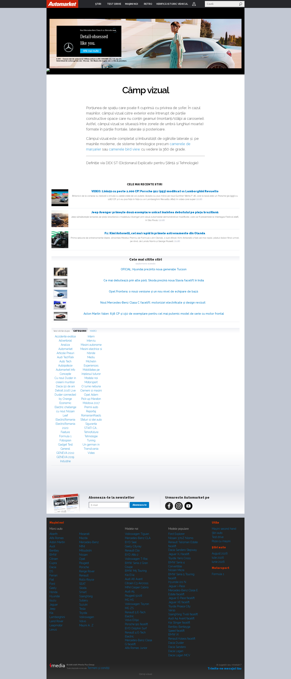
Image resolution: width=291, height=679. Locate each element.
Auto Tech (65, 361)
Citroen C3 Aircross (136, 583)
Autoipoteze (65, 365)
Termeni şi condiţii (98, 667)
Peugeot (84, 563)
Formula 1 (65, 436)
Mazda (83, 538)
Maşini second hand (224, 528)
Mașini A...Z (86, 625)
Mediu (91, 357)
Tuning (91, 440)
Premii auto (91, 407)
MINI (82, 546)
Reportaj (91, 411)
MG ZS (129, 608)
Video (91, 452)
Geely (53, 587)
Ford (52, 583)
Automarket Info (65, 369)
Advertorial (65, 340)
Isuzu (52, 600)
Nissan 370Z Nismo (180, 538)
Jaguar (53, 604)
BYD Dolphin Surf (136, 628)
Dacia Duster (176, 642)
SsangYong (86, 596)
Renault (83, 575)
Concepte (65, 373)
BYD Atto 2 (131, 554)
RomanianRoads (91, 415)
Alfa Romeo (56, 538)
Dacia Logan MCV (179, 655)
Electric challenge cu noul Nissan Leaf (65, 411)
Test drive (217, 537)
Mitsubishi (85, 550)
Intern (91, 336)
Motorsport (91, 382)
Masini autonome (91, 344)
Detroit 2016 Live (65, 390)
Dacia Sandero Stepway (182, 549)
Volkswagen (86, 617)
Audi (52, 546)
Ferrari (53, 575)
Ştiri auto (217, 532)
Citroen (53, 558)
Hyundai (54, 596)
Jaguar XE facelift (178, 602)
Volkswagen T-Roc (136, 558)
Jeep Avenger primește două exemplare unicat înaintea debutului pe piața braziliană (154, 212)
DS (51, 571)
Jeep (52, 608)
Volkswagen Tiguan (137, 533)
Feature (65, 432)
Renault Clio (132, 550)
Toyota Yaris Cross (179, 558)
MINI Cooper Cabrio (136, 587)
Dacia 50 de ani (65, 386)
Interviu (91, 340)
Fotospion (65, 440)
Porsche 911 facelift (136, 624)
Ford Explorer (176, 533)
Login (194, 4)
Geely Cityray (133, 546)
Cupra (53, 563)
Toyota (83, 612)
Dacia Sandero (177, 647)
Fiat (51, 579)
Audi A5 (129, 591)
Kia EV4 (129, 574)
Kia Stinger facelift (179, 622)
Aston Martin (57, 542)
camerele (117, 149)
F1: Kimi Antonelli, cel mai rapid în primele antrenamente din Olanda (155, 233)
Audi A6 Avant (134, 579)
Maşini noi (56, 522)
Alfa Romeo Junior (136, 647)
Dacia (52, 567)
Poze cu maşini (221, 541)
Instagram (179, 506)
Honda (53, 592)
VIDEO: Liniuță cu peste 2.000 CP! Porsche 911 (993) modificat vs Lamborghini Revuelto (155, 191)
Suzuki (83, 604)
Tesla (82, 608)
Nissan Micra (176, 570)
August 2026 (220, 553)
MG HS (129, 599)
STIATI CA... (91, 427)
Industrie (65, 461)
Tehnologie (91, 436)
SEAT (82, 583)
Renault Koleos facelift (181, 638)
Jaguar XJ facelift (178, 554)
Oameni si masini (91, 390)
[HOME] (62, 4)
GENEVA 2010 (65, 452)
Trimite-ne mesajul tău (225, 668)
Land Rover (56, 621)
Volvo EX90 (132, 620)
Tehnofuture (91, 432)
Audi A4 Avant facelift (181, 618)
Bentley (54, 550)
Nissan (83, 554)
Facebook (169, 506)
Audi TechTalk (65, 357)
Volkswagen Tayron (137, 604)
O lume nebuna (91, 386)
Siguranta (91, 423)
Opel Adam (91, 394)
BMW (53, 554)
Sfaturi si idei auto (91, 419)
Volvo (82, 621)
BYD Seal (131, 542)
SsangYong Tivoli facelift (183, 614)
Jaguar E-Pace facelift (181, 598)
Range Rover (87, 571)
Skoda (83, 587)
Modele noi (91, 378)
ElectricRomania (65, 419)
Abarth (53, 533)
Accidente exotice (65, 336)
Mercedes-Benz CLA (137, 538)
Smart (83, 592)
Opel (82, 558)
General (65, 448)
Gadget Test (65, 444)
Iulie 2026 (218, 557)
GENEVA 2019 (65, 457)
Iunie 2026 (218, 561)
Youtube (188, 506)
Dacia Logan (175, 651)
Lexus (53, 629)
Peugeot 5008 (133, 595)
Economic (65, 403)
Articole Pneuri (65, 353)
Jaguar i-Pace (176, 586)
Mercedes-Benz (89, 542)
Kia (51, 612)
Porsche (84, 567)
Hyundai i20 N (177, 582)
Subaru (83, 600)
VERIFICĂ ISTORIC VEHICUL (172, 4)
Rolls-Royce (86, 579)
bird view (132, 149)
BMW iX (173, 634)
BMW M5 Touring (136, 570)
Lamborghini (57, 617)
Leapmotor (56, 625)
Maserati (84, 533)
